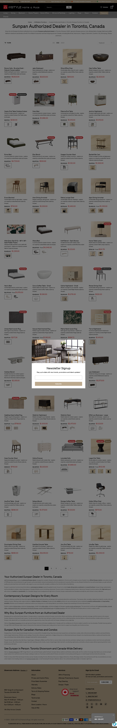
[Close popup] (113, 715)
